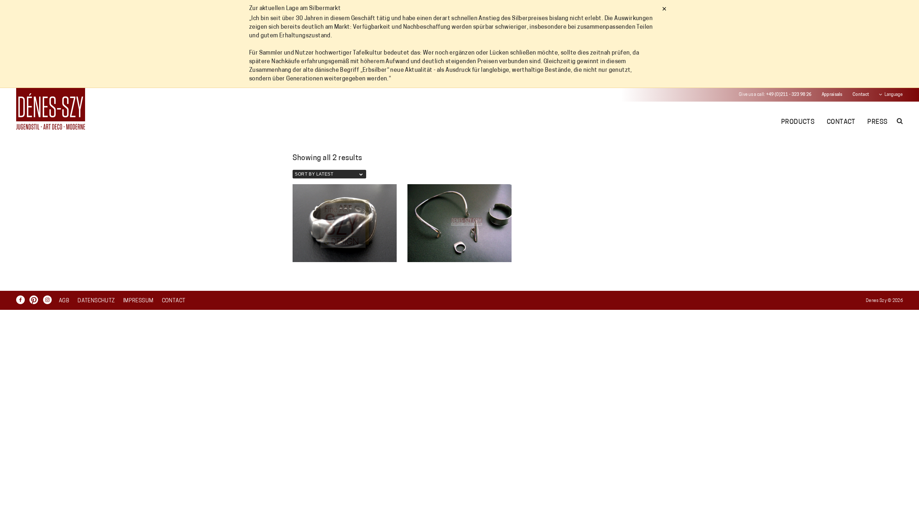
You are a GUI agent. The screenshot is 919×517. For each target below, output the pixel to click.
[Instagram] (49, 300)
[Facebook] (22, 300)
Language (894, 95)
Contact (861, 95)
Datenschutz (96, 301)
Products (798, 122)
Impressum (138, 301)
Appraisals (832, 95)
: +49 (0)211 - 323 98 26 (775, 95)
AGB (64, 301)
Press (877, 122)
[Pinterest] (35, 300)
